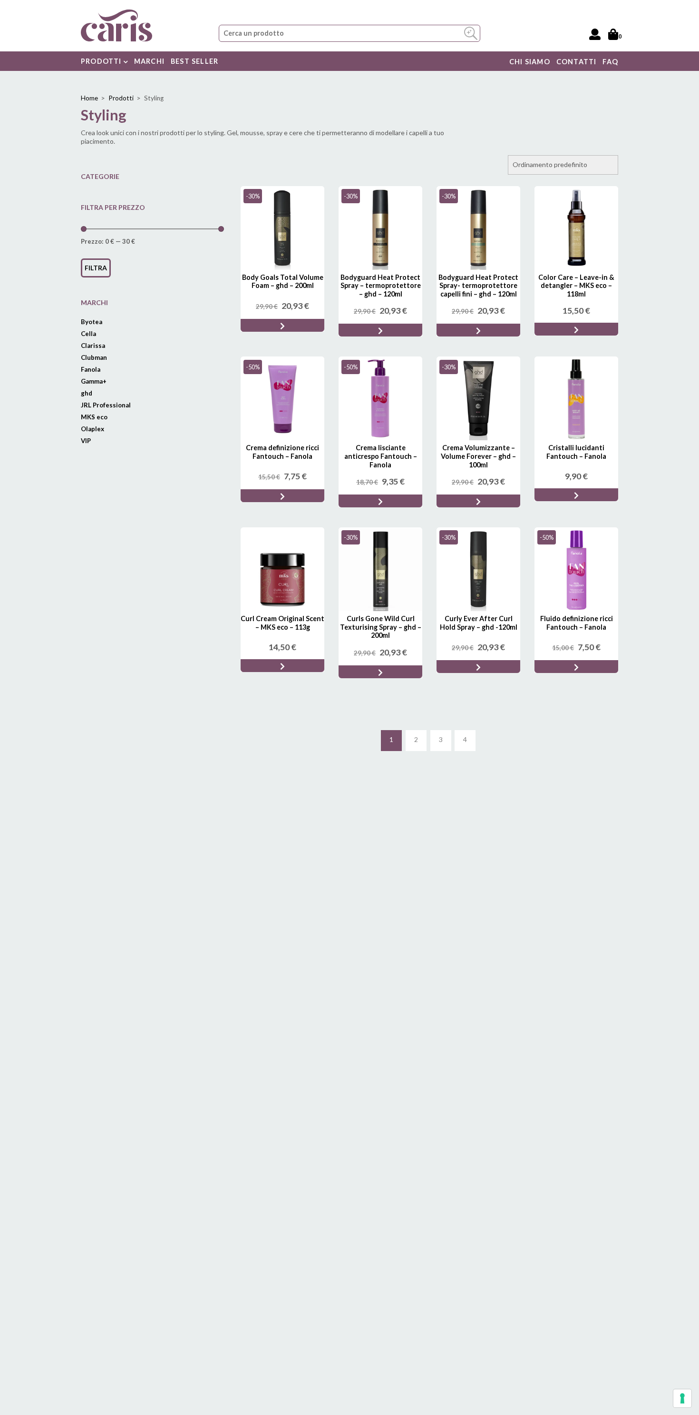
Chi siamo (529, 62)
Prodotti (102, 61)
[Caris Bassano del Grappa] (116, 24)
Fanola (90, 369)
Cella (88, 333)
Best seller (194, 61)
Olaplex (92, 429)
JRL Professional (106, 405)
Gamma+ (94, 381)
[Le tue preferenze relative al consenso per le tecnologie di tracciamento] (682, 1398)
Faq (610, 62)
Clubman (94, 357)
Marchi (149, 61)
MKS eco (94, 417)
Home (89, 98)
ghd (86, 393)
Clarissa (93, 345)
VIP (86, 441)
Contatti (576, 62)
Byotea (91, 322)
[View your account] (595, 34)
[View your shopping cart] (613, 34)
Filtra (96, 268)
